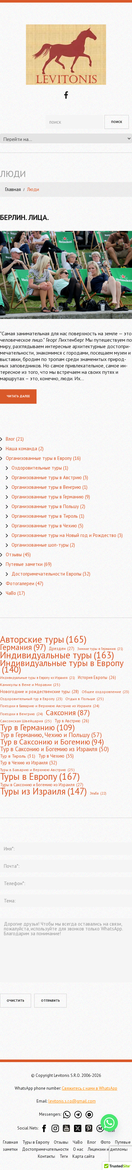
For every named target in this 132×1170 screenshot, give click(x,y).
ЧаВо (11, 593)
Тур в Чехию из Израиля (28, 763)
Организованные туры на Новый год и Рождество (64, 535)
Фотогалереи (20, 583)
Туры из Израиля (43, 791)
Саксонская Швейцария (26, 720)
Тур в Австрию (71, 720)
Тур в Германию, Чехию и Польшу (51, 735)
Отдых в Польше (84, 698)
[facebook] (66, 94)
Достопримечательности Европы (46, 574)
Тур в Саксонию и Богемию (52, 741)
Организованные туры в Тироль (45, 516)
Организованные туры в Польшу (45, 506)
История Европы (97, 677)
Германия (23, 647)
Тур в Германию (37, 727)
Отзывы (14, 554)
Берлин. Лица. (24, 217)
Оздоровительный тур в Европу (31, 698)
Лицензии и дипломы (108, 1149)
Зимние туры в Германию (100, 649)
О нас (78, 1149)
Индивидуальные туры (57, 655)
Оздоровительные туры (37, 468)
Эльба (98, 793)
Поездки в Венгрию (21, 713)
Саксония (68, 712)
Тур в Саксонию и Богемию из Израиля (54, 749)
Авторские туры (43, 639)
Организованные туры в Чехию (44, 526)
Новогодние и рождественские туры (39, 691)
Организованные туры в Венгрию (46, 487)
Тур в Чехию (56, 755)
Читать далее (18, 396)
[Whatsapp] (109, 1122)
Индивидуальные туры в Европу (62, 666)
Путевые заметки (24, 564)
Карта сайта (83, 1156)
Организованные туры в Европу (39, 458)
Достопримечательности (45, 1149)
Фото (106, 1142)
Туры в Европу (40, 776)
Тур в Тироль (17, 756)
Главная (13, 189)
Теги (64, 1156)
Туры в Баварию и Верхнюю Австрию (37, 769)
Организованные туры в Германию (48, 497)
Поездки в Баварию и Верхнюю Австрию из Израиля (49, 705)
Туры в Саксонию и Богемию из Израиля (41, 784)
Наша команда (21, 448)
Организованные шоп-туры (40, 545)
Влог (10, 439)
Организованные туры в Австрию (47, 477)
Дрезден (61, 648)
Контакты (46, 1156)
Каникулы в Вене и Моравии (30, 684)
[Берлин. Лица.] (66, 275)
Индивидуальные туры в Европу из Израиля (37, 677)
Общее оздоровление (105, 691)
